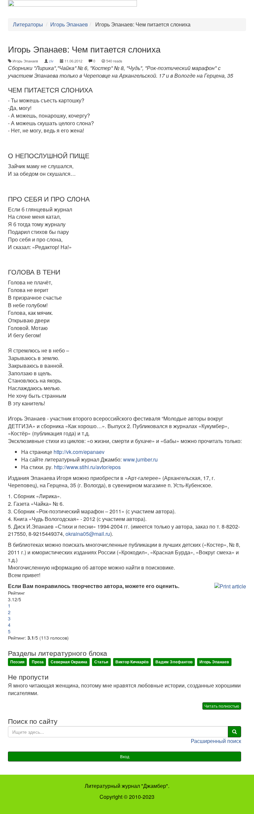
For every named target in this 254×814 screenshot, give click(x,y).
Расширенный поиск (216, 741)
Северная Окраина (69, 662)
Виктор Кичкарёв (131, 662)
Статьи (101, 662)
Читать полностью (221, 706)
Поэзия (17, 662)
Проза (38, 662)
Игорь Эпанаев (214, 662)
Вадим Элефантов (173, 662)
